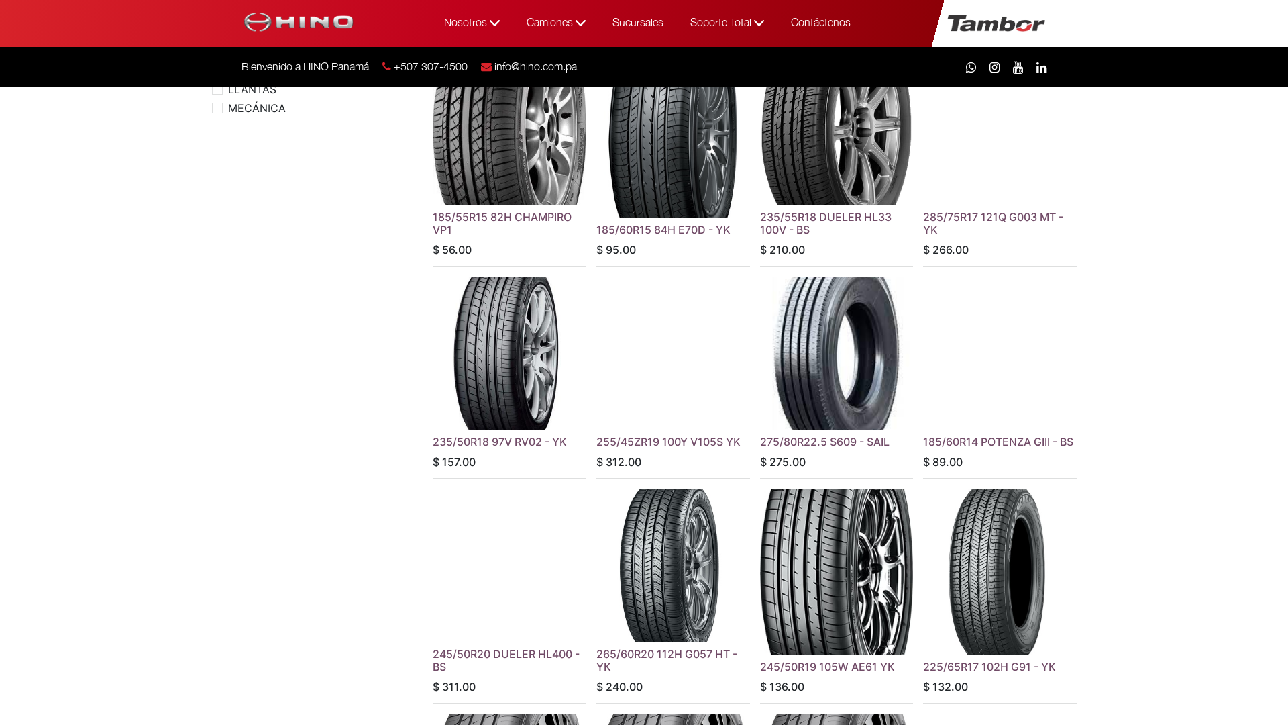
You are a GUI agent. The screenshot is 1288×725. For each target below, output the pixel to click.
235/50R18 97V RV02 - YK (500, 441)
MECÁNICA (257, 108)
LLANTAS (252, 89)
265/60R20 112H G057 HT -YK (666, 660)
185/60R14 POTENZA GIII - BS (998, 441)
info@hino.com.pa (535, 66)
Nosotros (467, 22)
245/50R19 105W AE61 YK (827, 666)
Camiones (551, 22)
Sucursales (637, 22)
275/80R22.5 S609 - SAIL (825, 441)
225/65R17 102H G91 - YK (989, 666)
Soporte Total (722, 22)
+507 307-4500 (431, 66)
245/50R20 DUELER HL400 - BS (506, 660)
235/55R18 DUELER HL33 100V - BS (826, 223)
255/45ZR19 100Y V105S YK (668, 441)
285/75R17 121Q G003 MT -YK (993, 223)
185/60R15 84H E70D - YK (663, 229)
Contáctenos (821, 22)
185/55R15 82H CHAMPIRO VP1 (502, 223)
